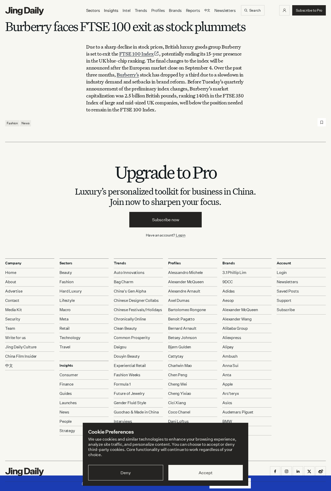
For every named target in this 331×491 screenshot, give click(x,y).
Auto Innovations (129, 272)
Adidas (228, 291)
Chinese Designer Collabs (136, 300)
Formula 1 (122, 384)
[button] (284, 10)
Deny (126, 472)
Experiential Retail (130, 365)
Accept (205, 472)
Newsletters (225, 10)
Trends (141, 10)
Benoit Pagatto (181, 319)
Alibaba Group (235, 328)
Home (10, 272)
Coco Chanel (179, 412)
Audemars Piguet (237, 412)
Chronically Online (130, 319)
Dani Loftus (178, 421)
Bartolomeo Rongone (187, 309)
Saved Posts (288, 291)
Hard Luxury (70, 291)
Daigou (120, 346)
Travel (64, 346)
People (65, 421)
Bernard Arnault (182, 328)
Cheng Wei (177, 384)
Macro (65, 309)
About (10, 281)
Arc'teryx (230, 393)
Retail (64, 328)
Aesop (228, 300)
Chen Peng (177, 374)
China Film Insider (21, 356)
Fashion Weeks (127, 374)
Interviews (123, 421)
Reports (193, 10)
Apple (227, 384)
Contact (12, 300)
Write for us (15, 337)
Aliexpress (231, 337)
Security (12, 319)
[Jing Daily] (24, 11)
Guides (65, 393)
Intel (126, 10)
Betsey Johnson (182, 337)
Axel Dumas (179, 300)
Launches (68, 402)
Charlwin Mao (180, 365)
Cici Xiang (177, 402)
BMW (227, 421)
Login (180, 235)
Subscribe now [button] (165, 219)
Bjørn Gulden (179, 346)
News (25, 123)
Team (10, 328)
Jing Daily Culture (20, 346)
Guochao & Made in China (136, 412)
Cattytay (175, 356)
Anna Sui (230, 365)
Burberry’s (128, 74)
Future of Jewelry (129, 393)
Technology (69, 337)
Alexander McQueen (186, 281)
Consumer (68, 374)
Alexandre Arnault (184, 291)
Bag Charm (123, 281)
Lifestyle (67, 300)
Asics (227, 402)
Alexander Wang (237, 319)
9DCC (227, 281)
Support (284, 300)
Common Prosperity (132, 337)
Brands (175, 10)
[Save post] (322, 122)
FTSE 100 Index (136, 53)
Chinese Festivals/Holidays (138, 309)
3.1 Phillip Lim (234, 272)
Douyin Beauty (127, 356)
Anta (226, 374)
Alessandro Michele (185, 272)
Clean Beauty (125, 328)
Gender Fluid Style (130, 402)
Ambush (230, 356)
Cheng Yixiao (179, 393)
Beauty (65, 272)
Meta (63, 319)
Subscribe (286, 309)
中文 (9, 365)
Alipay (228, 346)
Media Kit (13, 309)
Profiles (158, 10)
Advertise (13, 291)
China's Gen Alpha (130, 291)
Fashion (12, 123)
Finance (66, 384)
